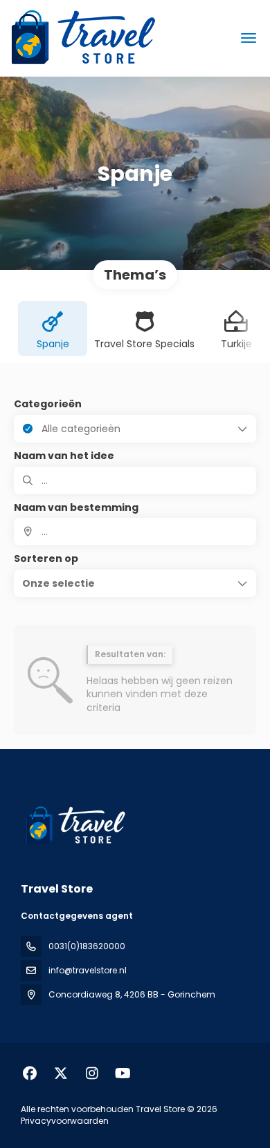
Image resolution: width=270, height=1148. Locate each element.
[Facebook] (29, 1073)
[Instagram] (91, 1073)
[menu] (248, 38)
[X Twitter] (60, 1073)
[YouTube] (123, 1073)
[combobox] (135, 531)
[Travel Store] (74, 825)
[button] (135, 583)
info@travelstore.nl (87, 970)
